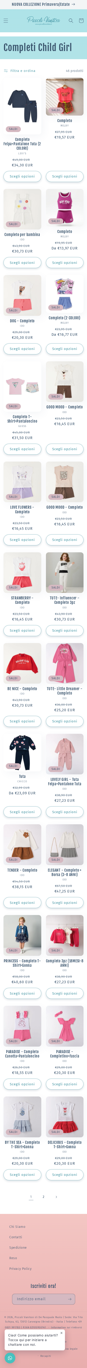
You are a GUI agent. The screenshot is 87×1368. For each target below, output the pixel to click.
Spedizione (18, 1248)
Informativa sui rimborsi (66, 1327)
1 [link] (31, 1197)
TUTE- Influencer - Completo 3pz (65, 600)
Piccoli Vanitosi (24, 1317)
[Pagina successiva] (56, 1197)
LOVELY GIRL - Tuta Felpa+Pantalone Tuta (64, 781)
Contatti (15, 1237)
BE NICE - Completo (22, 689)
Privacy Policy (20, 1269)
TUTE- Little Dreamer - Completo (65, 691)
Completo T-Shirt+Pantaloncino (22, 419)
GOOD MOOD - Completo (64, 407)
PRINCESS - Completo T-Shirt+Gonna (22, 963)
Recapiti (45, 1356)
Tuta (22, 776)
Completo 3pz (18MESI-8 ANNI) (65, 963)
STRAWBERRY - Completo (22, 600)
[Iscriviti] (70, 1299)
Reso (13, 1258)
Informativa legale (66, 1348)
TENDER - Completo (22, 870)
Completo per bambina (22, 235)
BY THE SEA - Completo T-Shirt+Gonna (22, 1144)
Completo (64, 121)
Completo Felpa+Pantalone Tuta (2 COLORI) (22, 144)
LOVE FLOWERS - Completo (22, 509)
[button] (6, 21)
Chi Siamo (17, 1227)
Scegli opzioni (22, 176)
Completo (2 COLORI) (65, 318)
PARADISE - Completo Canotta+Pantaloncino (22, 1054)
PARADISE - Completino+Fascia (64, 1054)
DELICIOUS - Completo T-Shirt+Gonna (65, 1144)
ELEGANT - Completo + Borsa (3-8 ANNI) (64, 872)
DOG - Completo (22, 321)
